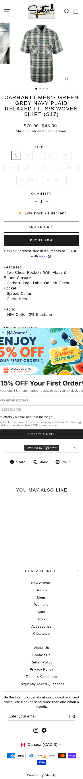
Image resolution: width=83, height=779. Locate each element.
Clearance (41, 633)
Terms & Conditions (41, 677)
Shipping (23, 131)
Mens (41, 597)
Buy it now (41, 240)
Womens (41, 604)
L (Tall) (45, 168)
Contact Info (40, 571)
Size (41, 146)
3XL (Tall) (54, 180)
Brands (41, 590)
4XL (27, 168)
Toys (41, 619)
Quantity (41, 193)
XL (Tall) (67, 168)
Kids (41, 612)
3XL (11, 168)
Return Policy (41, 662)
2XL (64, 155)
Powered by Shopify (41, 775)
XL (50, 155)
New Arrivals (41, 583)
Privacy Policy (41, 669)
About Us (41, 648)
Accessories (41, 626)
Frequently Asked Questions (41, 684)
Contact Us (41, 655)
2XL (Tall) (28, 180)
